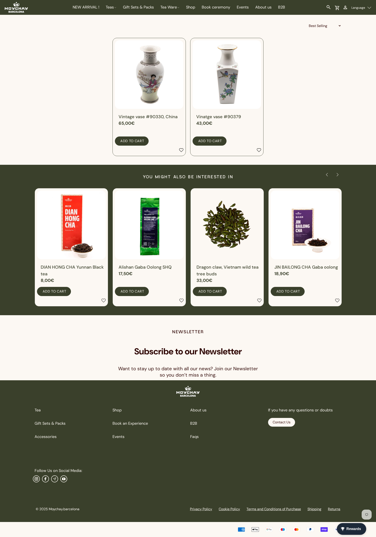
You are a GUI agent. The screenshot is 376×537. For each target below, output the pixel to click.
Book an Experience (130, 423)
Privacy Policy (201, 509)
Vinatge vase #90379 (218, 117)
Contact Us (281, 422)
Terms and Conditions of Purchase (274, 509)
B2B (193, 423)
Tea (38, 410)
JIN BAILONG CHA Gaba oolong (306, 267)
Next (337, 174)
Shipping (314, 509)
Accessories (46, 436)
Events (118, 436)
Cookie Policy (229, 509)
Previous (327, 174)
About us (198, 410)
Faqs (194, 436)
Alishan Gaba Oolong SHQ (145, 267)
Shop (117, 410)
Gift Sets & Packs (50, 423)
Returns (334, 509)
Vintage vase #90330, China (148, 117)
